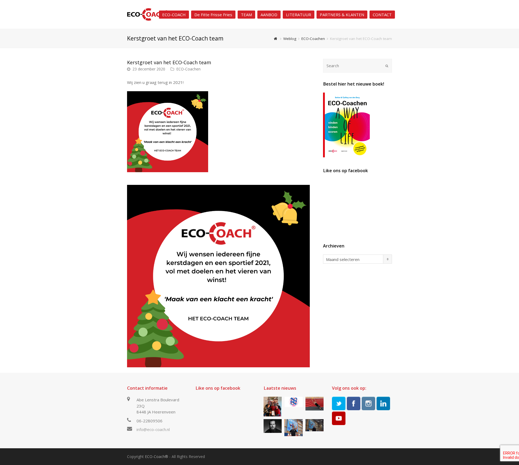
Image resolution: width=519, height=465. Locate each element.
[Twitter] (338, 403)
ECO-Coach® (156, 456)
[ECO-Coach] (147, 14)
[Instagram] (368, 403)
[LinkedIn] (383, 403)
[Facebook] (353, 403)
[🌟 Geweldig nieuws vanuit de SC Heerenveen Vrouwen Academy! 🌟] (293, 402)
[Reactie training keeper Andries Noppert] (314, 403)
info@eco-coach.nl (153, 429)
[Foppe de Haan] (314, 425)
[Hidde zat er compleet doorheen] (273, 426)
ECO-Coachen (188, 69)
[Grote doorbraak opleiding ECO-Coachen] (273, 406)
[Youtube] (338, 418)
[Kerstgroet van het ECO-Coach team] (218, 276)
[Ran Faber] (293, 427)
